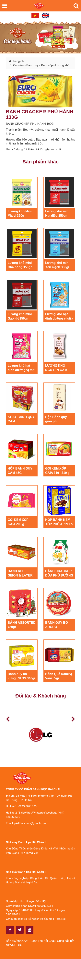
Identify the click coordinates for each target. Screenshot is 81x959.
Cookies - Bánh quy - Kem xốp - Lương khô (41, 65)
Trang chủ (18, 61)
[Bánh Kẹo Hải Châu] (10, 930)
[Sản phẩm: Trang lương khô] (40, 36)
